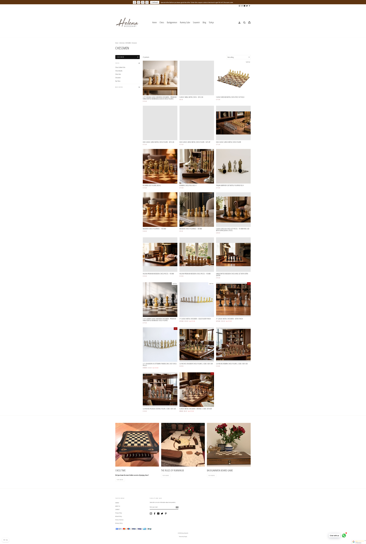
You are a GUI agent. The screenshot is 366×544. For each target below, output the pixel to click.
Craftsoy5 (155, 2)
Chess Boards (118, 71)
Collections (122, 43)
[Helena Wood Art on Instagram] (151, 513)
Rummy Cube (185, 22)
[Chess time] (137, 445)
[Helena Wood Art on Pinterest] (166, 513)
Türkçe (211, 22)
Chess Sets (118, 74)
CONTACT (117, 509)
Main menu (119, 87)
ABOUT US (117, 506)
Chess (162, 22)
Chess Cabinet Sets (120, 67)
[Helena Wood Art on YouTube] (158, 513)
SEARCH (117, 503)
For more (120, 479)
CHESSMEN (128, 43)
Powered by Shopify (183, 536)
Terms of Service (119, 520)
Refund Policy (118, 516)
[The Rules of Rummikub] (183, 445)
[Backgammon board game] (229, 445)
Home (154, 22)
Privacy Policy (118, 513)
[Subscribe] (177, 507)
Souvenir (196, 22)
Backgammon (172, 22)
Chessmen (118, 78)
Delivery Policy (119, 523)
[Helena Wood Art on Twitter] (162, 513)
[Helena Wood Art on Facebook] (154, 513)
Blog (204, 22)
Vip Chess (117, 81)
